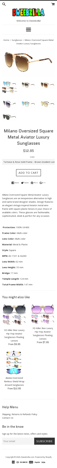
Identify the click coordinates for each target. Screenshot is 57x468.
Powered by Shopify (43, 457)
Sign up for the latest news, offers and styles (25, 433)
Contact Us (7, 417)
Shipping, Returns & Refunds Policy (19, 414)
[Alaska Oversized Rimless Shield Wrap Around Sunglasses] (14, 362)
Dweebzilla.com (27, 457)
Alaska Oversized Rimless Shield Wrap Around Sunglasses (14, 381)
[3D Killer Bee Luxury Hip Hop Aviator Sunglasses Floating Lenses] (14, 315)
